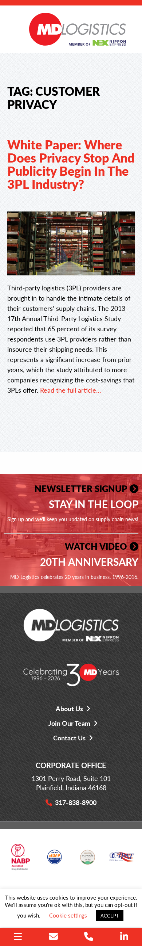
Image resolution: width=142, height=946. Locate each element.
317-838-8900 (75, 802)
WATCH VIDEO (96, 546)
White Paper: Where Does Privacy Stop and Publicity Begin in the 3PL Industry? (71, 164)
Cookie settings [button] (68, 915)
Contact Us (69, 737)
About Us (69, 708)
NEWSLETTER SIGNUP (81, 488)
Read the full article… (70, 389)
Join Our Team (69, 723)
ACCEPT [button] (109, 915)
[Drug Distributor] (20, 859)
